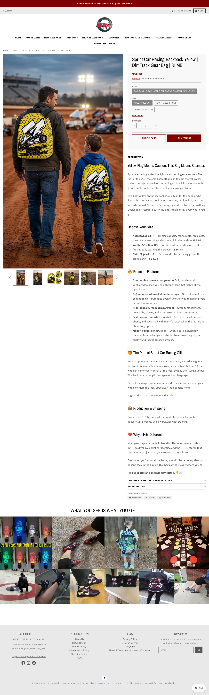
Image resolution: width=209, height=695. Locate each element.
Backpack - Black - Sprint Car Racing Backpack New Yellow (164, 91)
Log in (172, 10)
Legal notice (170, 683)
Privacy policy (103, 683)
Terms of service (119, 683)
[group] (20, 277)
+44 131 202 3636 (21, 639)
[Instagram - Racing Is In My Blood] (29, 663)
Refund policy (88, 683)
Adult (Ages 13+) (142, 103)
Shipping (136, 78)
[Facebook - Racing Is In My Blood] (23, 663)
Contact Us (39, 639)
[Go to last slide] (10, 277)
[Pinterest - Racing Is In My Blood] (34, 663)
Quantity (136, 121)
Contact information (153, 683)
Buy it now (184, 138)
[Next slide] (116, 277)
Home (5, 51)
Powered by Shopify (70, 683)
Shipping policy (135, 683)
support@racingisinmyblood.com (29, 656)
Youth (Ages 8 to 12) (166, 103)
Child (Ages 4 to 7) (143, 109)
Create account (184, 10)
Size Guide (137, 115)
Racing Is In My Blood (49, 683)
